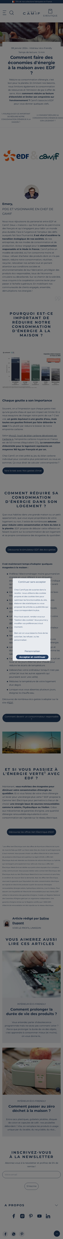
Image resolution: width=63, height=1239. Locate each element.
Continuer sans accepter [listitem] (32, 581)
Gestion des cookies (24, 620)
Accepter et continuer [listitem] (32, 657)
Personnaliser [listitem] (32, 651)
